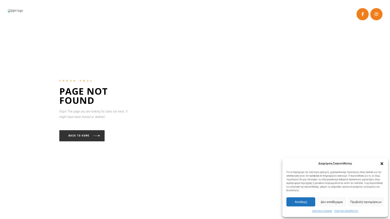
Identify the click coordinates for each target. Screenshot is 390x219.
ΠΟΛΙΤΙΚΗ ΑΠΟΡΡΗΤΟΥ (346, 211)
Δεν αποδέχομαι (332, 202)
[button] (382, 164)
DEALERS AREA (18, 4)
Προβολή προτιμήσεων (366, 202)
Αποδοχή (301, 202)
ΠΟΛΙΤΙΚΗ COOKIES (322, 211)
